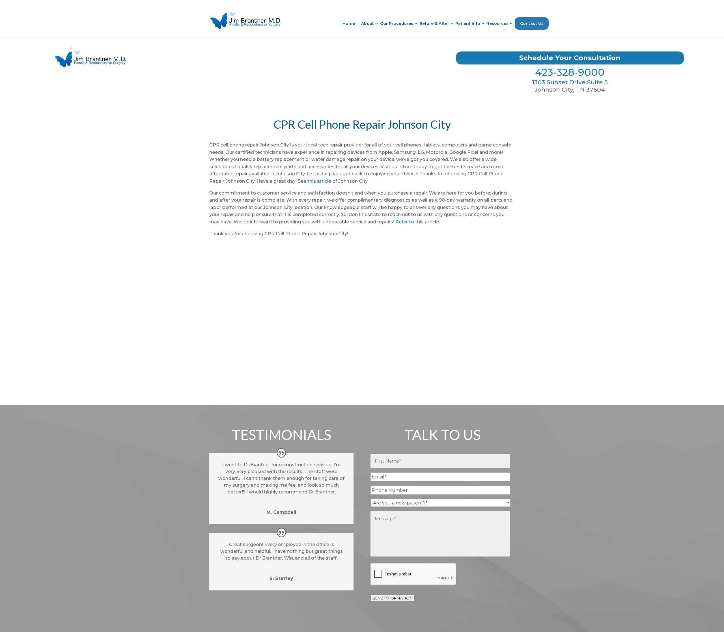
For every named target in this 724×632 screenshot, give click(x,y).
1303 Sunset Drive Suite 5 (570, 82)
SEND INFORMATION (392, 598)
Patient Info (467, 23)
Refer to (404, 222)
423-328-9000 (570, 72)
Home (348, 23)
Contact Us (532, 23)
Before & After (434, 23)
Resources (497, 23)
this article (319, 181)
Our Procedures (396, 23)
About (367, 23)
